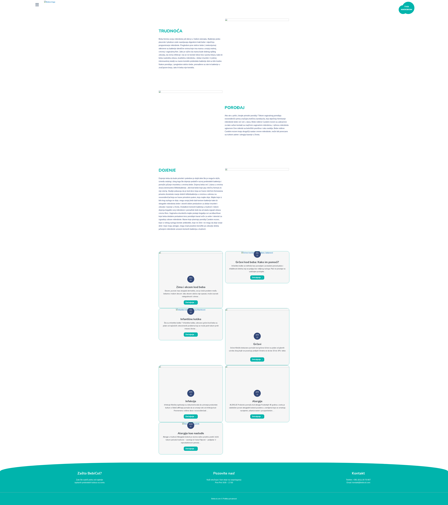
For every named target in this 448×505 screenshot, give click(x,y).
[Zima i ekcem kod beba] (191, 265)
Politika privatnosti (230, 499)
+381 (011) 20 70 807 (362, 480)
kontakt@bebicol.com (361, 483)
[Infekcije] (191, 379)
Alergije (257, 401)
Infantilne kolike (190, 319)
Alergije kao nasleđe (191, 433)
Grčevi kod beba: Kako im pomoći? (257, 262)
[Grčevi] (257, 322)
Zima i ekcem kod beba (190, 287)
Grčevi (257, 344)
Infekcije (190, 401)
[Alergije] (257, 379)
